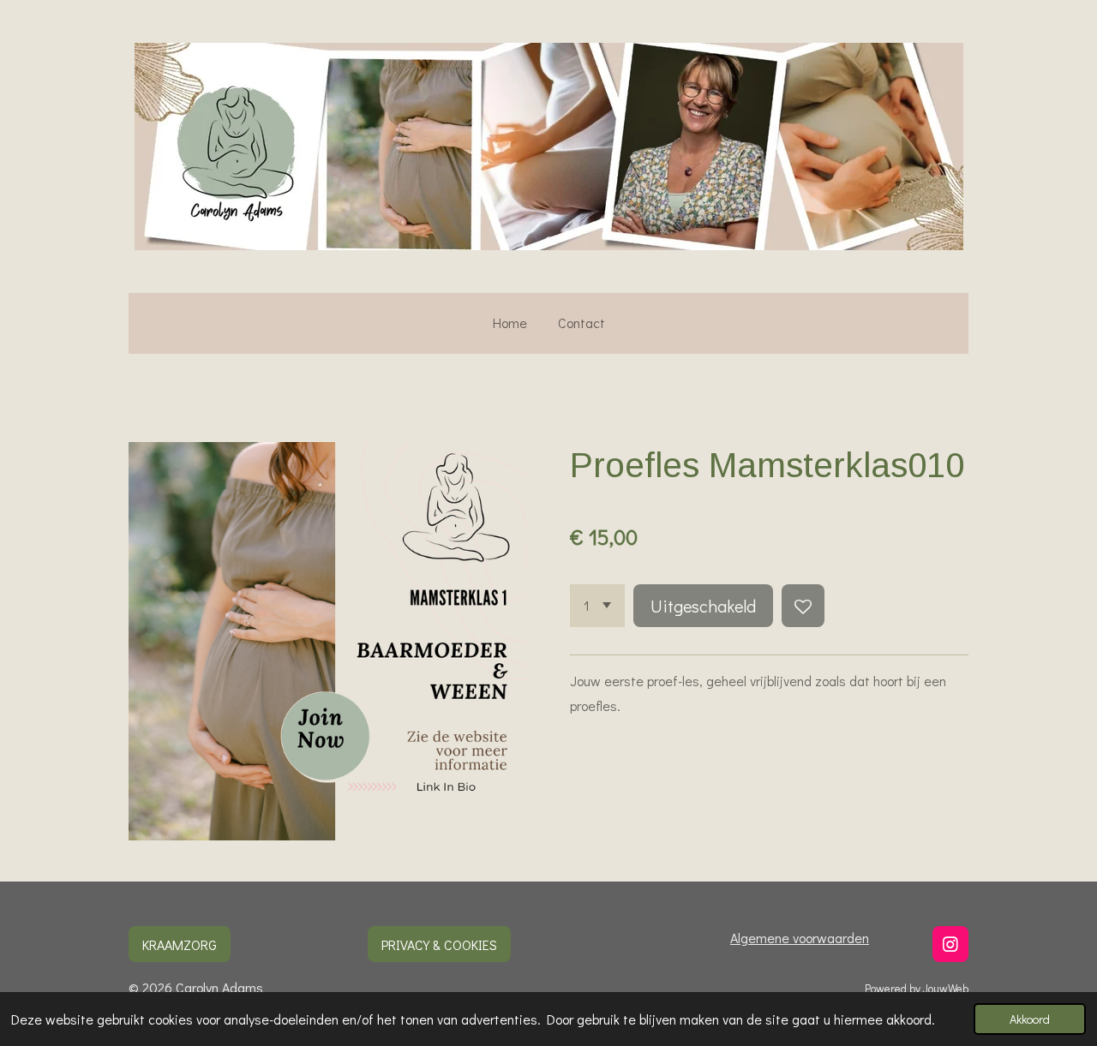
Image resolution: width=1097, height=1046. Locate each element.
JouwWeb (945, 988)
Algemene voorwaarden (799, 938)
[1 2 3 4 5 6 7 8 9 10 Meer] (597, 605)
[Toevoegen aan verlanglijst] (803, 605)
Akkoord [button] (1030, 1019)
